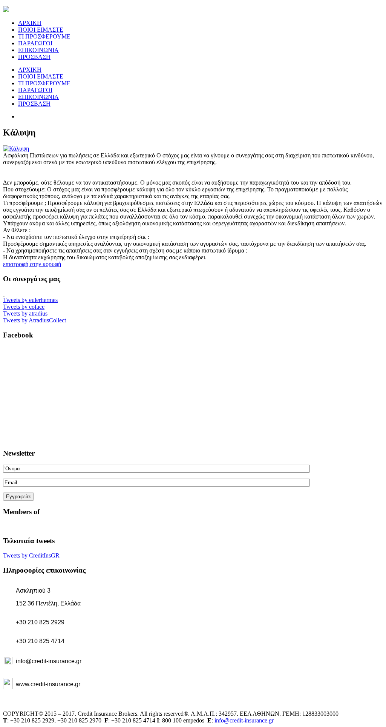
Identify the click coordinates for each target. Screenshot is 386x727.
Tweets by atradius (25, 313)
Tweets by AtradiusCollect (34, 320)
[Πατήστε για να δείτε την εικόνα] (16, 148)
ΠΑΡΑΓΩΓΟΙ (35, 43)
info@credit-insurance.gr (244, 720)
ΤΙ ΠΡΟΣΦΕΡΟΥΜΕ (44, 36)
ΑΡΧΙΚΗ (29, 23)
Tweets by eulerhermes (30, 300)
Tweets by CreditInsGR (31, 555)
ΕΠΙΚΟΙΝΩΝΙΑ (38, 50)
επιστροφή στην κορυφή (32, 264)
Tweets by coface (23, 306)
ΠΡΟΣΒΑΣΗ (34, 57)
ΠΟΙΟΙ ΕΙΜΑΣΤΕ (40, 29)
